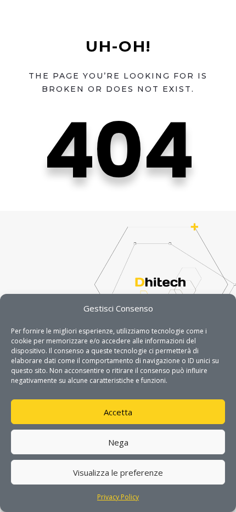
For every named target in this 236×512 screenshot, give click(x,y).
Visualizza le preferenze (118, 472)
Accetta (118, 412)
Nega (118, 442)
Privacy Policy (118, 497)
